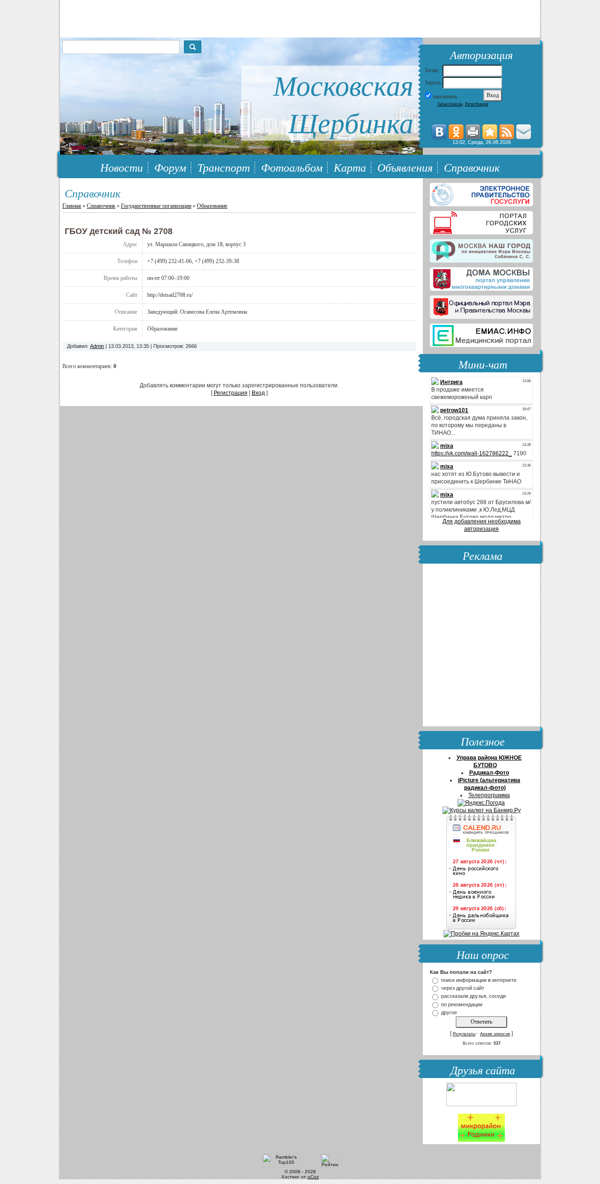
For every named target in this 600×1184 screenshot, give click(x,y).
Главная (71, 206)
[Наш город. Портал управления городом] (481, 249)
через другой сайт (462, 988)
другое (449, 1012)
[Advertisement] (481, 646)
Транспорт (223, 166)
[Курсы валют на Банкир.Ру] (481, 810)
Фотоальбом (291, 166)
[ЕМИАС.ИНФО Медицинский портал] (481, 333)
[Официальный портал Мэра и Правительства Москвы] (481, 305)
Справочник (472, 166)
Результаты (464, 1034)
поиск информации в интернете (479, 980)
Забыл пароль (449, 104)
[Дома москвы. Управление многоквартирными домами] (481, 277)
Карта (350, 166)
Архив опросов (495, 1034)
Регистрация (476, 104)
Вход (258, 393)
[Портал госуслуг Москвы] (481, 221)
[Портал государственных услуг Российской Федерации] (481, 192)
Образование (212, 206)
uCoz (313, 1176)
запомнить (445, 96)
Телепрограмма (489, 795)
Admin (97, 346)
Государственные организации (156, 206)
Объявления (405, 166)
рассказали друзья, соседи (473, 996)
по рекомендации (461, 1004)
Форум (170, 166)
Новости (121, 166)
